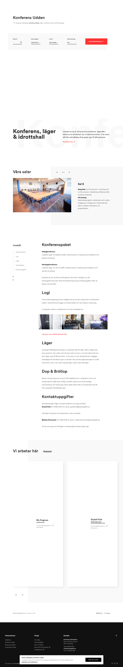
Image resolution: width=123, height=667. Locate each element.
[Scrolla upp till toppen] (116, 643)
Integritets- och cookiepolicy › (30, 662)
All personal (47, 451)
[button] (57, 172)
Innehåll (17, 245)
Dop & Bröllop (20, 265)
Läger (17, 261)
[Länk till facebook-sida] (112, 663)
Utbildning (8, 640)
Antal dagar (35, 39)
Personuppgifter (38, 642)
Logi (17, 256)
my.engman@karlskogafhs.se (43, 525)
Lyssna (108, 613)
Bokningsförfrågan (95, 41)
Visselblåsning (38, 649)
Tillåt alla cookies (93, 659)
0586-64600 (39, 527)
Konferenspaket (21, 252)
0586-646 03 (94, 528)
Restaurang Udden (10, 645)
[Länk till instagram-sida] (114, 663)
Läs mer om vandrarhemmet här (54, 334)
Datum (15, 39)
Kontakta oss (68, 142)
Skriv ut (100, 613)
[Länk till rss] (117, 663)
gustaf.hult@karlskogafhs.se (98, 526)
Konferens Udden (10, 642)
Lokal (51, 39)
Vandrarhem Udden (10, 647)
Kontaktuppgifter (21, 269)
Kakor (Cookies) (38, 645)
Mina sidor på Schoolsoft (41, 647)
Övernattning (71, 39)
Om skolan (37, 640)
